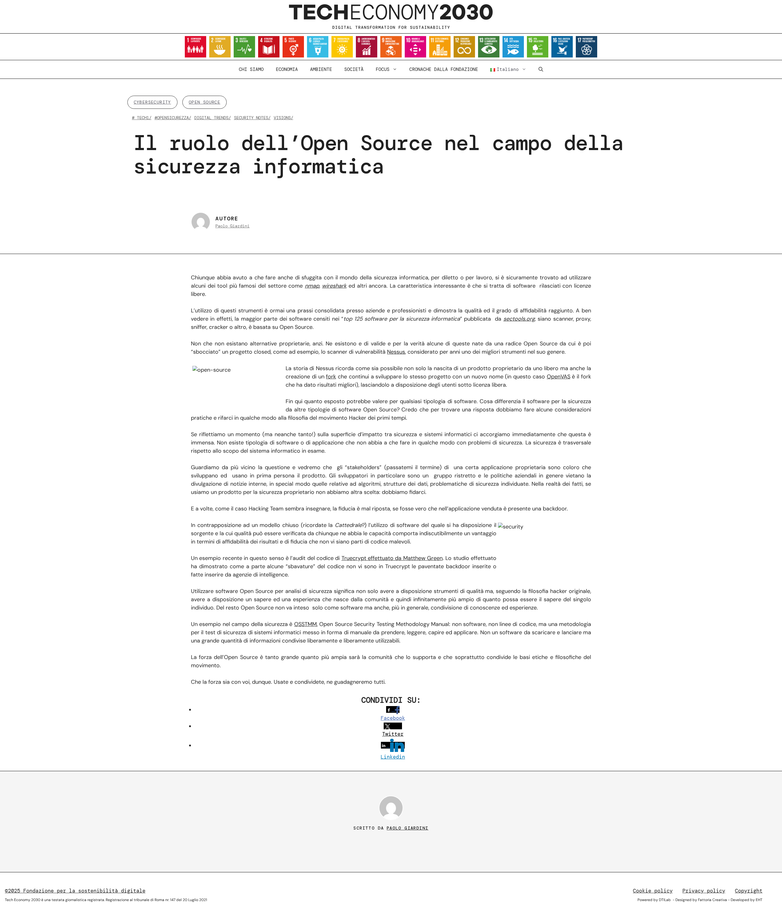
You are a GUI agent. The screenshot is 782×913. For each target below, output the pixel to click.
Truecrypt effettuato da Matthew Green (392, 558)
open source (204, 102)
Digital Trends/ (212, 117)
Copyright (748, 890)
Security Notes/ (252, 117)
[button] (540, 69)
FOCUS (382, 69)
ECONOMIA (287, 69)
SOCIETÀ (354, 69)
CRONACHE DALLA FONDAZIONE (443, 69)
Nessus (396, 351)
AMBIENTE (321, 69)
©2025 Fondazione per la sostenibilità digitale (75, 890)
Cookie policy (653, 890)
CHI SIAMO (251, 69)
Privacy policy (703, 890)
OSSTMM (305, 624)
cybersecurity (152, 102)
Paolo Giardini (232, 226)
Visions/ (283, 117)
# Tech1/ (142, 117)
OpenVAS (558, 376)
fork (331, 376)
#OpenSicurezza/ (173, 117)
